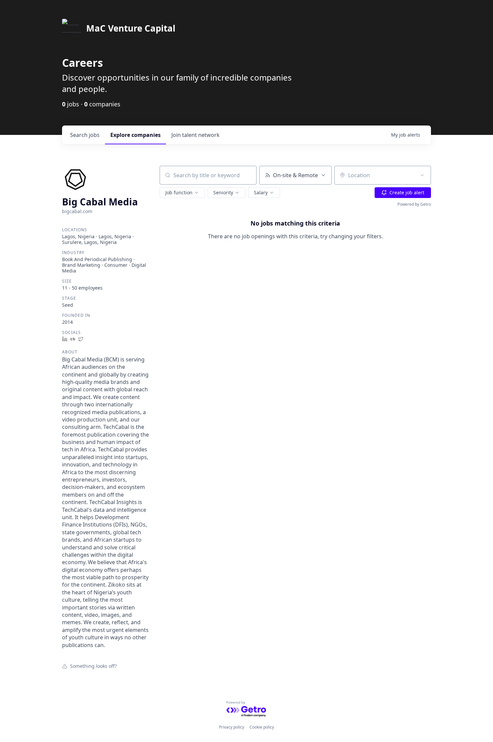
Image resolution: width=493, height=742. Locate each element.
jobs (85, 135)
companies (135, 135)
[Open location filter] (422, 175)
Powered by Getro (414, 204)
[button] (182, 192)
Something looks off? (93, 666)
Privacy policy (231, 727)
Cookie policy (262, 727)
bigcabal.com (77, 211)
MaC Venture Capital (130, 28)
